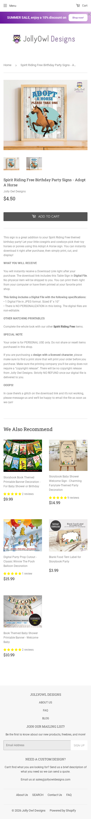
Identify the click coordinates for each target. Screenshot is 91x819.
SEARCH (37, 795)
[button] (13, 494)
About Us (22, 795)
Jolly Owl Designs (34, 810)
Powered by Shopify (63, 810)
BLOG (45, 718)
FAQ (45, 710)
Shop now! (78, 17)
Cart (84, 5)
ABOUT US (45, 702)
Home (7, 65)
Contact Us (55, 795)
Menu (12, 5)
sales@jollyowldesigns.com (53, 779)
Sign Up (79, 745)
